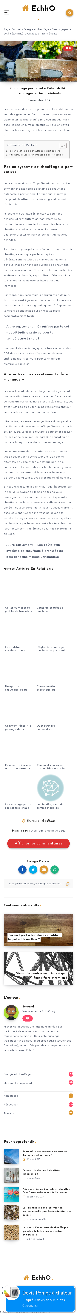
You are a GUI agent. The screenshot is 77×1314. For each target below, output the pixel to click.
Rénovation (11, 1104)
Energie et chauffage (36, 29)
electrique (51, 830)
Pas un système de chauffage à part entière (34, 150)
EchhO (42, 9)
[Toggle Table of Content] (61, 146)
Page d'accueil (12, 29)
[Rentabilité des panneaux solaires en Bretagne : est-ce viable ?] (11, 1156)
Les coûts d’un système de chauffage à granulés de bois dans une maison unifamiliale (45, 1231)
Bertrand (28, 1006)
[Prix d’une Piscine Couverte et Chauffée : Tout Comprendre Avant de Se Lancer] (11, 1194)
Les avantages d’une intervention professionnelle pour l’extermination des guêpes (46, 1211)
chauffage (37, 830)
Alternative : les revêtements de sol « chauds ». (37, 154)
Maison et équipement (18, 1083)
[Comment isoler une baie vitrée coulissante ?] (11, 1175)
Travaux (9, 1113)
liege (62, 830)
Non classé (11, 1096)
